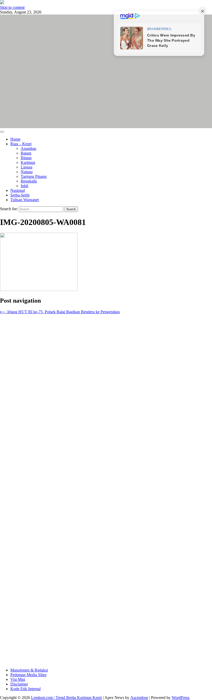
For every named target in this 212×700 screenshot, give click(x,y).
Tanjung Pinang (34, 176)
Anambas (28, 148)
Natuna (27, 172)
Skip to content (12, 7)
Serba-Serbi (19, 195)
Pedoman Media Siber (28, 675)
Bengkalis (29, 181)
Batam (26, 153)
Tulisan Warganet (24, 200)
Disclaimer (19, 684)
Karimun (28, 162)
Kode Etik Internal (25, 689)
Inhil (24, 186)
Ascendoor (139, 697)
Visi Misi (17, 679)
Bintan (26, 158)
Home (15, 139)
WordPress (180, 697)
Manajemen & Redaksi (29, 670)
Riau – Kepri (21, 144)
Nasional (17, 190)
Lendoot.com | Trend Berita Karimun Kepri (66, 697)
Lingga (26, 167)
